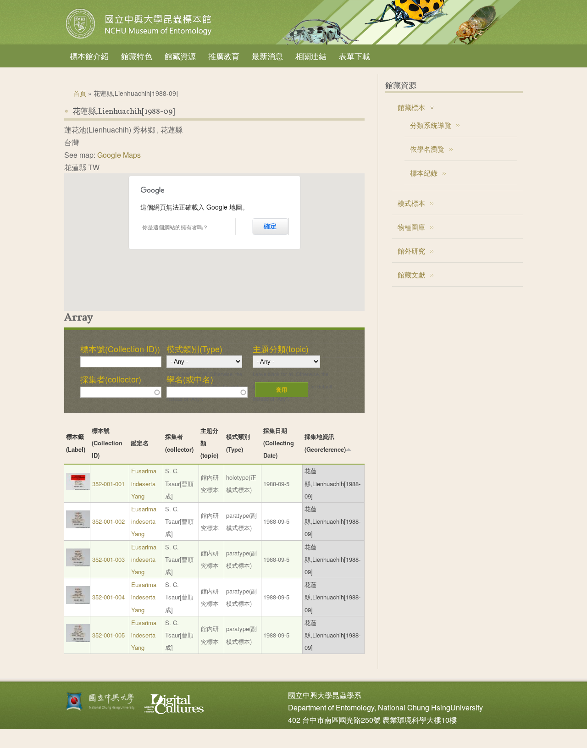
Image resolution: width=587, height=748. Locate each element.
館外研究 (411, 250)
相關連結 (311, 55)
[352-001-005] (78, 639)
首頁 (79, 93)
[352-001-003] (78, 564)
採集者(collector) (110, 379)
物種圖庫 (411, 227)
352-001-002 (108, 521)
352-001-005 (108, 635)
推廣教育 (223, 55)
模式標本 (411, 203)
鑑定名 (140, 442)
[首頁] (140, 38)
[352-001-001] (78, 487)
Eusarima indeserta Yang (143, 483)
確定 (270, 226)
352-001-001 (108, 483)
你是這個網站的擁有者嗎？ (175, 227)
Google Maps (119, 155)
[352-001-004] (78, 601)
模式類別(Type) (194, 349)
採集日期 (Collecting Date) (278, 443)
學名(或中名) (189, 379)
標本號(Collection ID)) (120, 349)
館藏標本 (411, 107)
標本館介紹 (89, 55)
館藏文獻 (411, 274)
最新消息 (267, 55)
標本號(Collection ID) (107, 443)
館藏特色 (136, 55)
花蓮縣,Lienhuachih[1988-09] (332, 483)
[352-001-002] (78, 525)
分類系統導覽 (430, 125)
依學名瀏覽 (427, 149)
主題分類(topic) (281, 349)
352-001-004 (108, 597)
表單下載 (354, 55)
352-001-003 (108, 559)
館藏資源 (180, 55)
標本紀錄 (423, 172)
